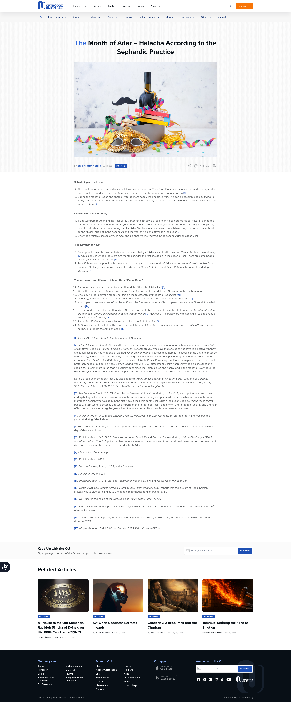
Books (41, 674)
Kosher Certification (106, 670)
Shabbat (222, 17)
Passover (128, 17)
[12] (87, 306)
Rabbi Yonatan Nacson (89, 166)
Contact (100, 681)
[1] (184, 193)
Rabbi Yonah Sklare (104, 632)
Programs (78, 6)
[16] (123, 329)
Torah (111, 6)
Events (140, 6)
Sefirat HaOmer (148, 17)
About (154, 6)
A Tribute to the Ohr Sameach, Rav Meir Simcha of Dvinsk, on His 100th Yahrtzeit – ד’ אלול (61, 627)
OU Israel (70, 670)
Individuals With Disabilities (46, 679)
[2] (96, 204)
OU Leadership (132, 677)
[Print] (214, 166)
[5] (79, 256)
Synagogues (102, 677)
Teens (41, 666)
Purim (110, 17)
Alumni (69, 674)
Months (120, 165)
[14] (108, 317)
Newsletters (102, 685)
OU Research (45, 684)
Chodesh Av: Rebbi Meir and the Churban (172, 625)
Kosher (97, 6)
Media (127, 681)
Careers (100, 689)
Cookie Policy (246, 697)
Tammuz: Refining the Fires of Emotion (225, 625)
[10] (179, 295)
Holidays (125, 6)
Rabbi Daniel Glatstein (51, 637)
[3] (178, 232)
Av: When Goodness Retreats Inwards (115, 625)
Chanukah (95, 17)
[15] (157, 321)
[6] (115, 259)
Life (98, 674)
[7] (90, 271)
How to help (130, 685)
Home (99, 666)
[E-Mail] (202, 166)
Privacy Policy (230, 697)
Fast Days (186, 17)
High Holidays (55, 17)
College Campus (74, 666)
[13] (147, 314)
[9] (204, 291)
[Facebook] (196, 166)
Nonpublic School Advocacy (75, 679)
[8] (163, 287)
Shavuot (170, 17)
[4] (200, 236)
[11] (191, 298)
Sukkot (76, 17)
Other (204, 17)
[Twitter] (189, 166)
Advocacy (43, 670)
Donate (243, 6)
